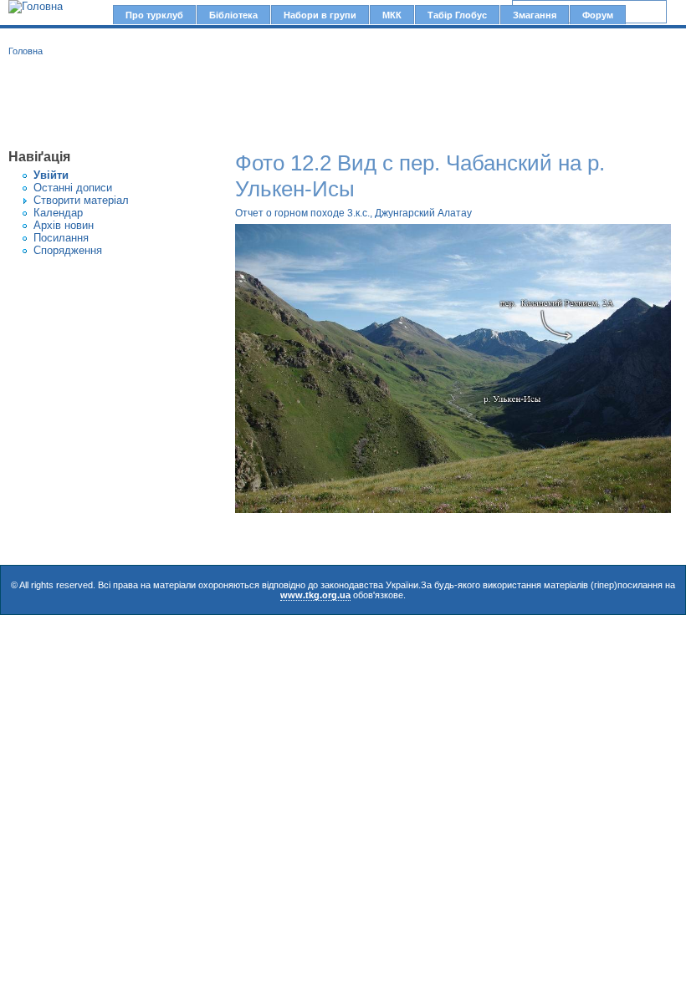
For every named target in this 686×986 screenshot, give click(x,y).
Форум (597, 15)
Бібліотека (233, 15)
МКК (392, 15)
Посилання (61, 237)
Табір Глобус (457, 15)
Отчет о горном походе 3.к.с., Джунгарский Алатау (353, 213)
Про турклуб (154, 15)
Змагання (534, 15)
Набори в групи (320, 15)
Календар (58, 212)
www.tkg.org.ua (315, 595)
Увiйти (51, 175)
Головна (25, 51)
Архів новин (63, 225)
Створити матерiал (81, 200)
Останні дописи (72, 187)
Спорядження (67, 250)
